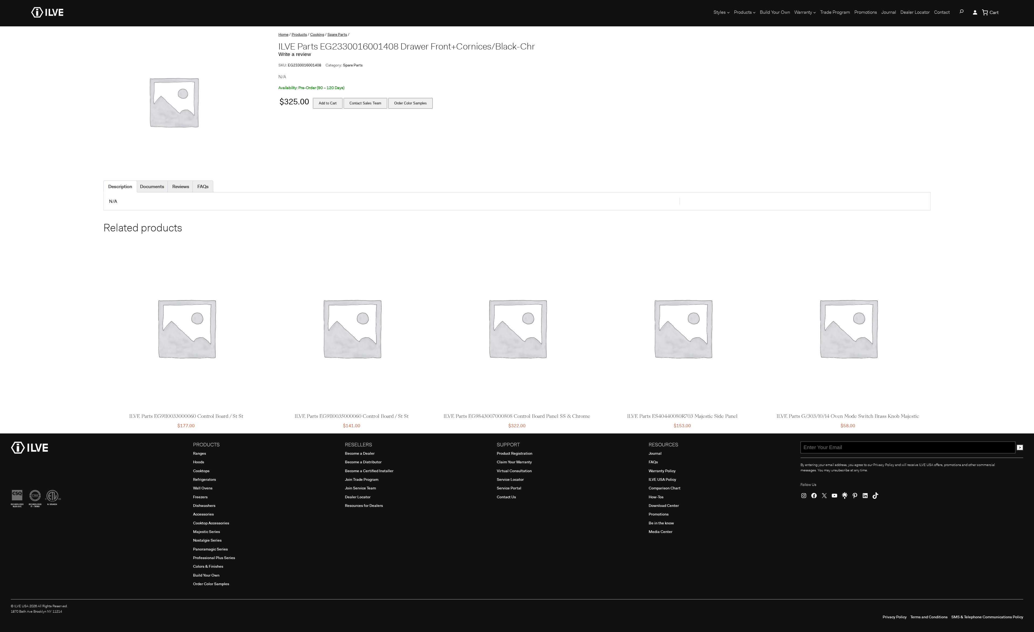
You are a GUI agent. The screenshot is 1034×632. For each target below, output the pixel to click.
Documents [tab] (152, 186)
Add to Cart (328, 103)
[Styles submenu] (728, 12)
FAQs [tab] (203, 186)
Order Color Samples (410, 103)
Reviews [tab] (180, 186)
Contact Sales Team (365, 103)
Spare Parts (337, 34)
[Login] (974, 12)
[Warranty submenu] (814, 12)
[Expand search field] (961, 12)
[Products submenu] (754, 12)
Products (299, 34)
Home (283, 34)
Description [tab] (120, 186)
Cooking (317, 34)
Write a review (294, 54)
